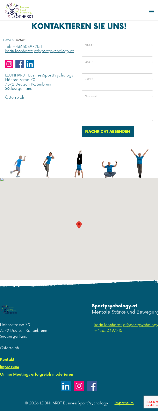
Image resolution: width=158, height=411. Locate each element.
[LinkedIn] (66, 386)
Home (7, 40)
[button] (79, 225)
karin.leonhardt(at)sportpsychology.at (39, 51)
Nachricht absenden (107, 132)
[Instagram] (79, 386)
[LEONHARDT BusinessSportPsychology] (20, 10)
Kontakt (7, 360)
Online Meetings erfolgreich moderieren (36, 374)
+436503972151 (27, 46)
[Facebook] (92, 386)
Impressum (9, 367)
